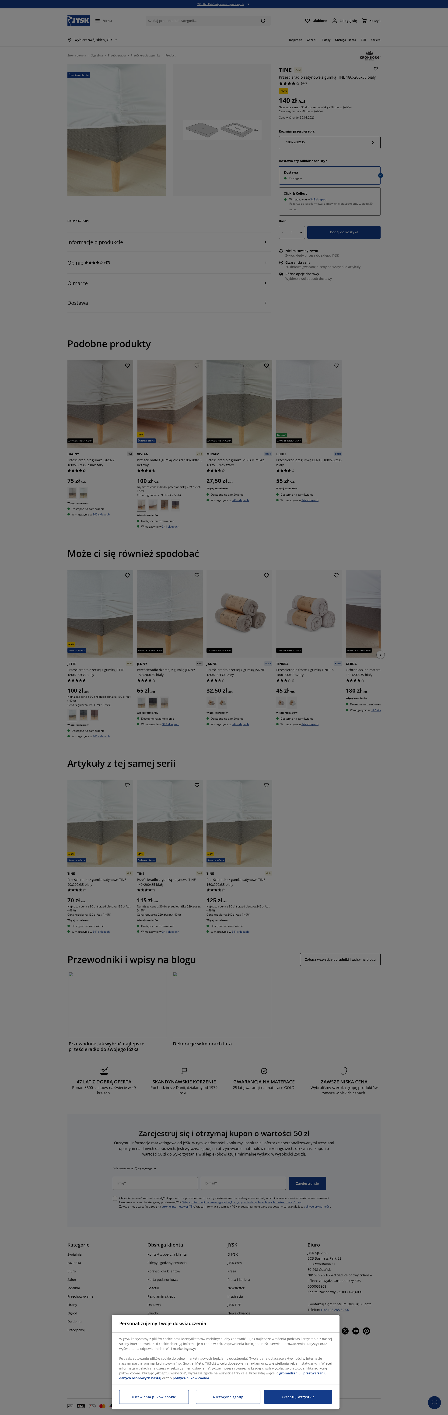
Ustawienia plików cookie (154, 1397)
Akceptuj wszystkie (298, 1397)
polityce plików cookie (191, 1378)
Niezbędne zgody (228, 1397)
